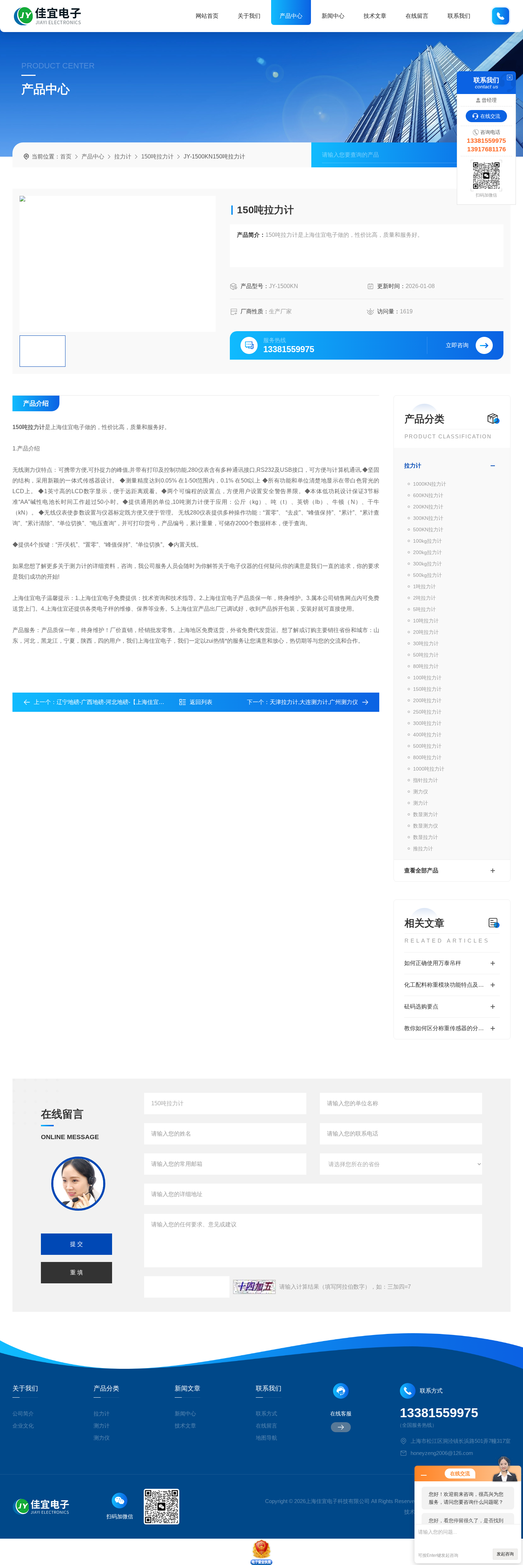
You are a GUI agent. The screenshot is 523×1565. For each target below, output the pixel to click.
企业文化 (23, 1426)
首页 (66, 156)
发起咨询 (505, 1553)
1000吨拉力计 (428, 769)
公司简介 (23, 1413)
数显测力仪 (425, 826)
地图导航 (266, 1438)
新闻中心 (333, 16)
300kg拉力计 (427, 564)
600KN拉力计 (428, 495)
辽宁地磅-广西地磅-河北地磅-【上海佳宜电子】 (116, 702)
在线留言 (417, 16)
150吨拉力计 (157, 156)
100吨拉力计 (427, 677)
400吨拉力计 (427, 734)
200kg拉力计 (427, 552)
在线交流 (490, 116)
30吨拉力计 (426, 643)
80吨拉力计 (426, 666)
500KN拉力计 (428, 529)
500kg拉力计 (427, 575)
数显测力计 (425, 814)
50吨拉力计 (426, 655)
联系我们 (459, 16)
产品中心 (291, 16)
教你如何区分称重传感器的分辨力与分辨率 (452, 1028)
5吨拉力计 (424, 609)
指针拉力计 (425, 780)
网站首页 (207, 16)
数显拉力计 (425, 837)
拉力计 (122, 156)
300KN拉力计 (428, 518)
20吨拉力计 (426, 632)
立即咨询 (457, 345)
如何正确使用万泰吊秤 (432, 963)
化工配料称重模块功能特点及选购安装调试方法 (452, 985)
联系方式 (266, 1413)
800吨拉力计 (427, 757)
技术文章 (375, 16)
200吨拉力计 (427, 700)
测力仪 (420, 791)
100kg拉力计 (427, 541)
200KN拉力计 (428, 507)
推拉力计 (423, 848)
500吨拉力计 (427, 746)
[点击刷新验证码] (254, 1287)
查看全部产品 (421, 870)
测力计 (420, 803)
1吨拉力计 (424, 586)
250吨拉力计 (427, 712)
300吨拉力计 (427, 723)
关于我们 (249, 16)
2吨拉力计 (424, 598)
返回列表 (201, 702)
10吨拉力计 (426, 621)
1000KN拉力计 (429, 484)
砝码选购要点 (421, 1006)
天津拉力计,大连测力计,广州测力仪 (314, 702)
